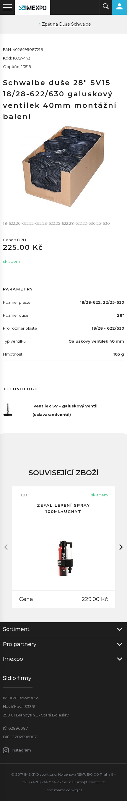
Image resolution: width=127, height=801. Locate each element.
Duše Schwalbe (75, 24)
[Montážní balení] (63, 166)
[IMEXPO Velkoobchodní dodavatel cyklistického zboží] (32, 7)
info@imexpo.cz (91, 782)
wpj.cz (77, 790)
